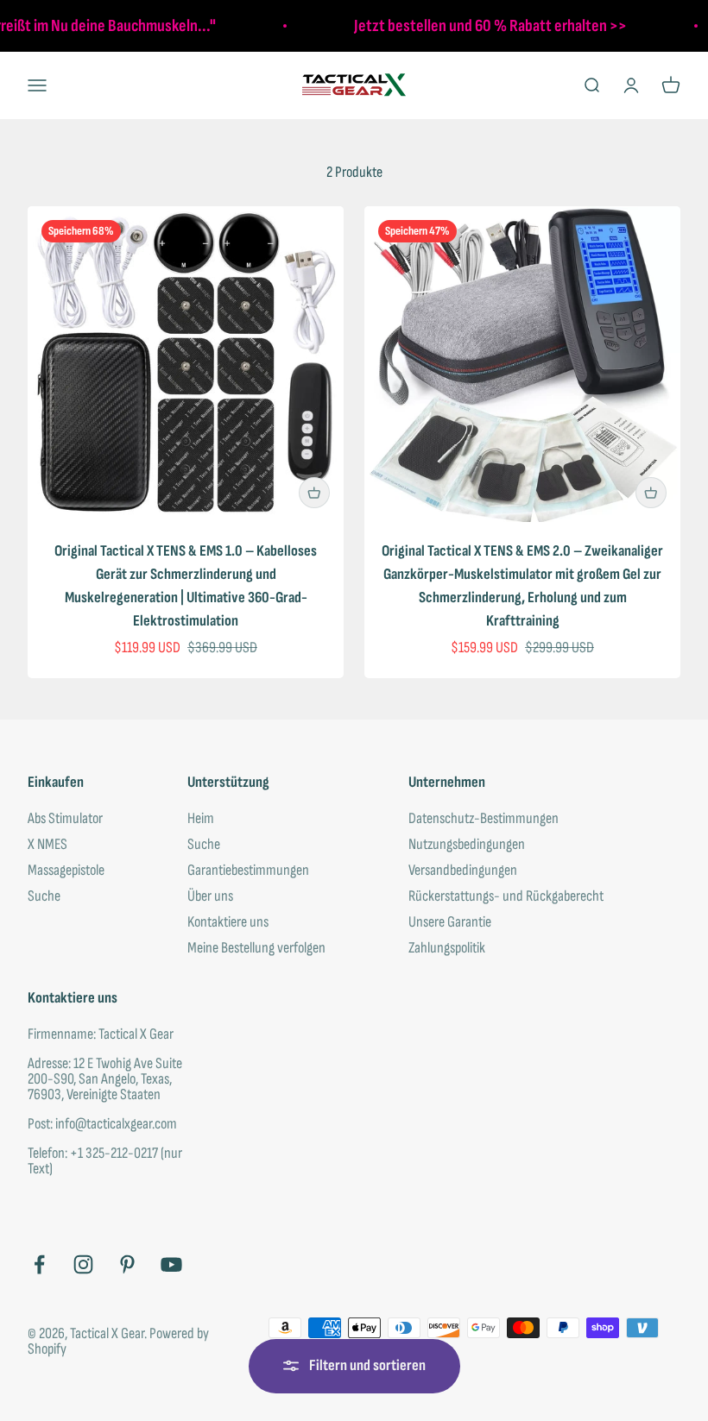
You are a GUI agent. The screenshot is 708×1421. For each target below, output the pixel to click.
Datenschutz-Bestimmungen (483, 819)
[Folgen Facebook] (39, 1264)
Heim (200, 819)
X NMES (47, 844)
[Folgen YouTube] (171, 1264)
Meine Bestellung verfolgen (256, 948)
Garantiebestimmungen (248, 870)
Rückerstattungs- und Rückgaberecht (506, 896)
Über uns (210, 896)
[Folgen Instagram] (83, 1264)
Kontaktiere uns (228, 922)
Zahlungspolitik (446, 948)
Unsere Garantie (449, 922)
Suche (44, 896)
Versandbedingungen (462, 870)
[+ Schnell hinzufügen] (314, 492)
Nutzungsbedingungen (466, 844)
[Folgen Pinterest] (127, 1264)
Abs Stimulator (65, 819)
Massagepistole (66, 870)
